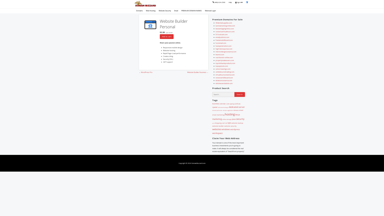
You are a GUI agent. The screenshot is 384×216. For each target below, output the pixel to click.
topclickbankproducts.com (225, 63)
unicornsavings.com (223, 69)
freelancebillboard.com (224, 40)
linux (237, 114)
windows (226, 129)
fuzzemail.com (221, 43)
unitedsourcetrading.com (225, 72)
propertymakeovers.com (225, 60)
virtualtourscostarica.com (225, 75)
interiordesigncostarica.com (226, 52)
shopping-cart (219, 123)
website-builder (218, 126)
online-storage (226, 119)
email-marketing (218, 115)
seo (213, 123)
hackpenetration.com (223, 46)
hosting (230, 114)
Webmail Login (210, 11)
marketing (217, 119)
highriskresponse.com (224, 49)
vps (229, 122)
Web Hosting (151, 11)
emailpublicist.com (222, 37)
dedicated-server (237, 107)
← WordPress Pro (145, 72)
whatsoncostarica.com (224, 80)
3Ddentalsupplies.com (224, 23)
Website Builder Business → (197, 72)
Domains (139, 11)
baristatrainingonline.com (225, 26)
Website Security (165, 11)
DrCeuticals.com (222, 34)
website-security (230, 126)
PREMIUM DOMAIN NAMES (191, 11)
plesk (234, 119)
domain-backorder (217, 110)
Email (176, 11)
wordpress (235, 129)
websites (216, 129)
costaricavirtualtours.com (225, 31)
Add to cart (167, 37)
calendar (223, 104)
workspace (217, 133)
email (241, 110)
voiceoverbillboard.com (224, 78)
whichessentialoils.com (224, 83)
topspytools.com (222, 66)
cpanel (214, 107)
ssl (226, 123)
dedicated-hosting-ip (223, 107)
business (215, 103)
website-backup (237, 123)
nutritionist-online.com (224, 57)
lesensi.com (220, 55)
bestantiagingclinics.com (225, 29)
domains (236, 110)
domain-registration (228, 110)
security (240, 118)
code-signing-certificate (233, 104)
